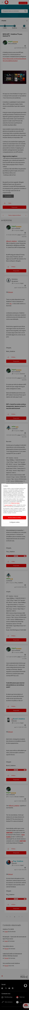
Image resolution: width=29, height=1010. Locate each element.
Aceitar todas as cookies (14, 517)
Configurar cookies (15, 522)
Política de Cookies (15, 503)
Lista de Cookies (8, 505)
